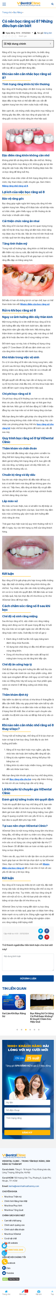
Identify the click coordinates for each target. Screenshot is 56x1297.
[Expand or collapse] (50, 44)
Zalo (8, 1268)
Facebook (47, 931)
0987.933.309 (15, 1250)
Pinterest (47, 937)
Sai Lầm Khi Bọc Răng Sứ (14, 1015)
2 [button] (21, 1029)
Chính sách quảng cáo (14, 1225)
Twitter (40, 931)
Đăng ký (27, 1132)
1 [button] (17, 1029)
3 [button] (25, 1029)
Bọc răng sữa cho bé (20, 779)
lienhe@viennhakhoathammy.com (24, 1186)
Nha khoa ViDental (12, 1234)
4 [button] (30, 1029)
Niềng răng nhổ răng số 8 (15, 185)
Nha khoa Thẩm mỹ (13, 1196)
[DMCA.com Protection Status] (11, 1279)
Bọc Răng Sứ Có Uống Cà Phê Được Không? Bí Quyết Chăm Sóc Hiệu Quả (42, 1017)
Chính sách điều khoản (14, 1229)
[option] (14, 1007)
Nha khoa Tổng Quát (13, 1210)
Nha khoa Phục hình (13, 1205)
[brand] (28, 4)
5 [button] (34, 1029)
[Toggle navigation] (4, 4)
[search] (52, 4)
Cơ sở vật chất (10, 1238)
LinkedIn (40, 937)
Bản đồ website (11, 1243)
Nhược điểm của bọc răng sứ (34, 304)
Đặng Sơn (47, 33)
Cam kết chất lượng (12, 1220)
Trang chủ (6, 12)
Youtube (10, 1273)
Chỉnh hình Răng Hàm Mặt (15, 1201)
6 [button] (38, 1029)
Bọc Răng (17, 12)
